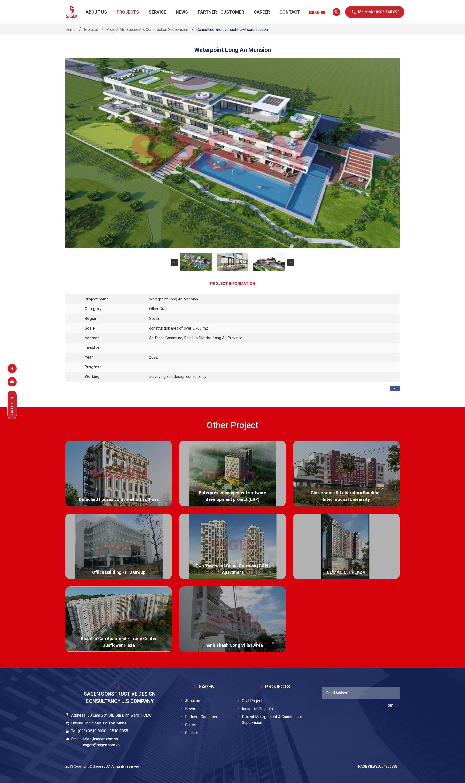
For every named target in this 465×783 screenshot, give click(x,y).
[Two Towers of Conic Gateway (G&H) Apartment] (232, 546)
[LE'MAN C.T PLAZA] (346, 546)
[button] (174, 262)
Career (262, 12)
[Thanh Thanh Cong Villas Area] (232, 619)
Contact (289, 12)
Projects (128, 12)
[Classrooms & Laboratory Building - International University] (346, 473)
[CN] (323, 12)
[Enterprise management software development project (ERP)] (232, 473)
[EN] (317, 12)
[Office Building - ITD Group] (118, 546)
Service (157, 12)
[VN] (311, 12)
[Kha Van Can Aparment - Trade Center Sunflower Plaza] (118, 619)
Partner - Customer (221, 12)
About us (96, 12)
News (182, 12)
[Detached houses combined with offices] (118, 473)
